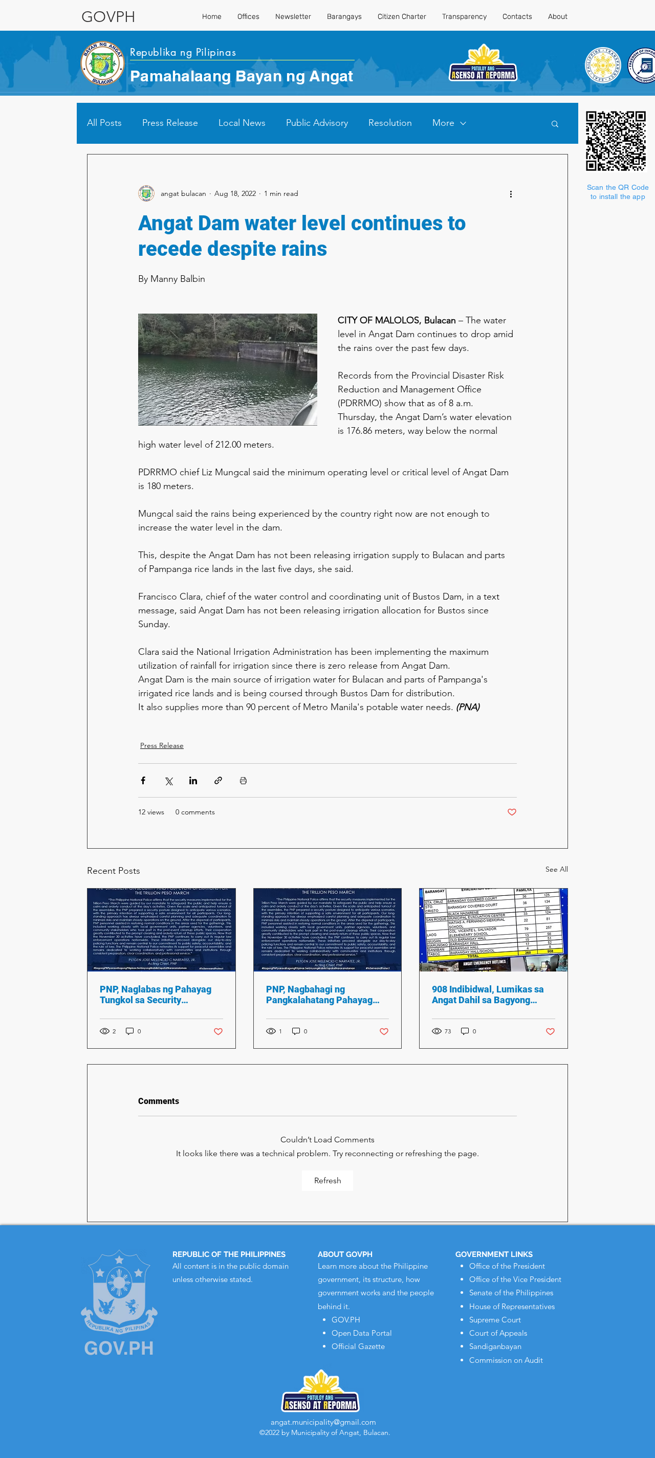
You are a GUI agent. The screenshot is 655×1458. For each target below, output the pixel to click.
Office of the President (507, 1266)
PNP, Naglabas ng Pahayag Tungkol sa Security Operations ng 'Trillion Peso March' (156, 994)
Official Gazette (358, 1346)
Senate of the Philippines (511, 1292)
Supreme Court (495, 1319)
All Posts (104, 122)
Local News (242, 122)
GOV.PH (346, 1319)
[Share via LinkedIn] (193, 780)
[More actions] (511, 193)
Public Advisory (317, 122)
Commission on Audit (506, 1360)
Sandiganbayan (495, 1346)
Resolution (390, 122)
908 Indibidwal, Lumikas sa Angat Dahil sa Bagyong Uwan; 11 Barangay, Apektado (488, 994)
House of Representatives (512, 1306)
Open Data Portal (362, 1333)
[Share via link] (218, 780)
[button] (555, 123)
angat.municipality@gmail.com (323, 1422)
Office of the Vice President (515, 1279)
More (443, 122)
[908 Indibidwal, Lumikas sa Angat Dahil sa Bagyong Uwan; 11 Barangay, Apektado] (493, 930)
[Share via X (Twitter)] (168, 780)
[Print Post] (243, 780)
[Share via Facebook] (143, 780)
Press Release (170, 122)
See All (556, 869)
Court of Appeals (498, 1333)
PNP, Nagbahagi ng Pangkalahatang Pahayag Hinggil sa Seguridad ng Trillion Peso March (319, 994)
